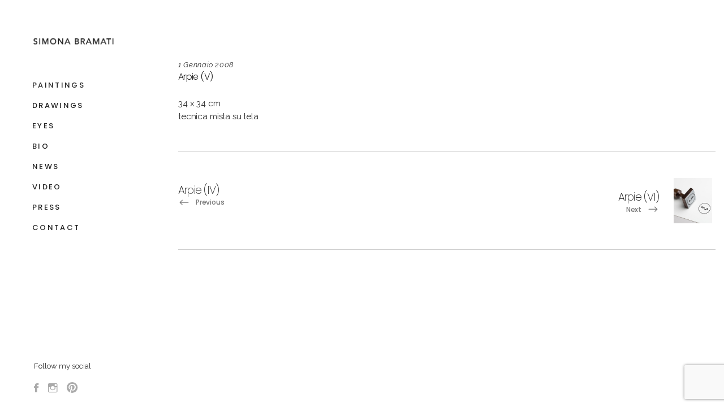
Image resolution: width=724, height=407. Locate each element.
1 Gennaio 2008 (206, 64)
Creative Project (605, 287)
